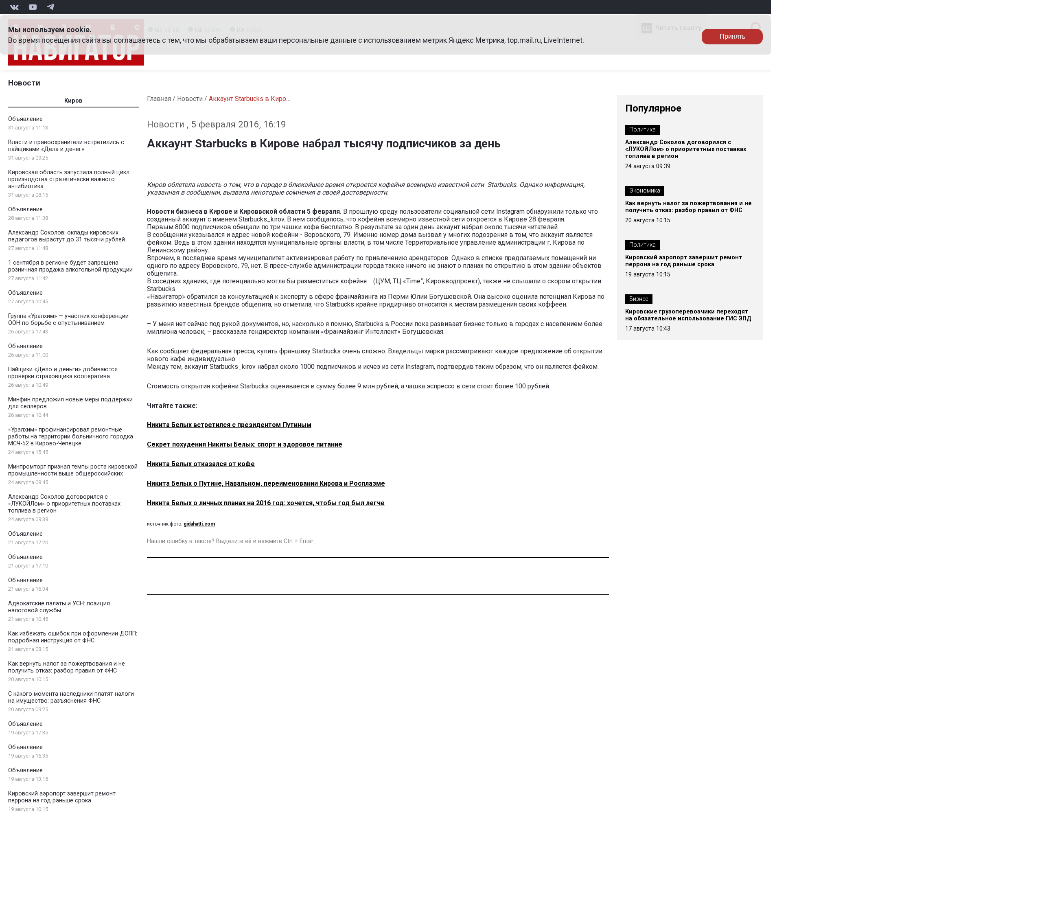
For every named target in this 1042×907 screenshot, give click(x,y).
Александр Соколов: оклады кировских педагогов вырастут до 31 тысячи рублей (66, 236)
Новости (24, 83)
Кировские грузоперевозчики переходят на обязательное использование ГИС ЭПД (688, 315)
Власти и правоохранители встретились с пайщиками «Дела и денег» (66, 146)
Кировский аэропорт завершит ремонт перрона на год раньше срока (62, 797)
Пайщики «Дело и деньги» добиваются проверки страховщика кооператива (63, 373)
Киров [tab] (73, 100)
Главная (159, 99)
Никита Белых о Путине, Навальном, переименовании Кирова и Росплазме (266, 483)
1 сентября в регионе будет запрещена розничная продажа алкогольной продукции (70, 266)
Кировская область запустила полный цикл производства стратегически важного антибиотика (68, 179)
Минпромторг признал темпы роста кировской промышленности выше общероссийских (73, 470)
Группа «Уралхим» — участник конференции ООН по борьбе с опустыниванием (68, 319)
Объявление (25, 119)
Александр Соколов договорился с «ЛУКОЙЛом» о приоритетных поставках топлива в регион (64, 503)
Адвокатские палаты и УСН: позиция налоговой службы (59, 607)
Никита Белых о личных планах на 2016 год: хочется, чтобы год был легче (266, 503)
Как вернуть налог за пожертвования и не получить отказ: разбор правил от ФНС (66, 667)
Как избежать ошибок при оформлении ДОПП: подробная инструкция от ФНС (72, 637)
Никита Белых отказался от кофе (201, 464)
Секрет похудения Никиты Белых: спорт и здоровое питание (244, 444)
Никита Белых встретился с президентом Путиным (229, 425)
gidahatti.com (199, 524)
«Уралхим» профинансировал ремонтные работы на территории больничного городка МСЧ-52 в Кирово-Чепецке (70, 436)
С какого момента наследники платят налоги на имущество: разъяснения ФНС (71, 697)
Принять (732, 36)
